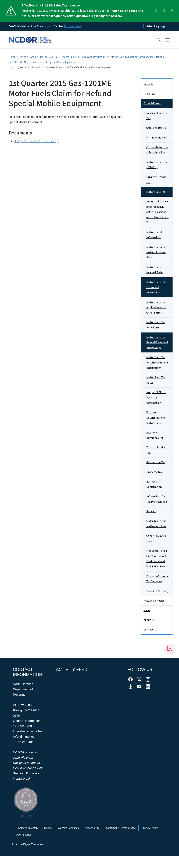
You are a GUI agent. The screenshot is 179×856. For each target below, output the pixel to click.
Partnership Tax (155, 462)
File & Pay (149, 94)
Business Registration (154, 484)
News (147, 610)
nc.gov (48, 827)
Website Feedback (68, 827)
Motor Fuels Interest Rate (154, 269)
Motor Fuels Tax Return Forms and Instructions (157, 362)
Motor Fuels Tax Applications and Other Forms (156, 307)
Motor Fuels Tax (49, 57)
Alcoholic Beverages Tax (154, 435)
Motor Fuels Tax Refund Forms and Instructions (137, 57)
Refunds (148, 84)
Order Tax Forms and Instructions (156, 523)
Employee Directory (27, 827)
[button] (156, 40)
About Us (149, 620)
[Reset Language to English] (143, 26)
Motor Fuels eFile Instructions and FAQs (156, 252)
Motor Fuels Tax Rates (155, 380)
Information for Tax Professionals (156, 499)
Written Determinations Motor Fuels (156, 418)
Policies (151, 511)
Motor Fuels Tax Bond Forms (155, 325)
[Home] (30, 36)
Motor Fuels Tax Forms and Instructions (84, 57)
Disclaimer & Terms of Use (120, 827)
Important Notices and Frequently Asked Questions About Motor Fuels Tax (157, 212)
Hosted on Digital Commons (27, 844)
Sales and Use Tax (156, 128)
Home (12, 57)
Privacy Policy (149, 827)
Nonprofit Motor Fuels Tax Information (156, 397)
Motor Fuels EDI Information (155, 234)
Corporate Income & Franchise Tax (157, 149)
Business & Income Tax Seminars (157, 578)
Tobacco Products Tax (157, 450)
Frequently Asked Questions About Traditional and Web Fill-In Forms (157, 559)
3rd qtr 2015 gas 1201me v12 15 (35, 141)
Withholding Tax (156, 138)
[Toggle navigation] (171, 40)
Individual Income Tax (156, 115)
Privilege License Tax (156, 179)
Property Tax (154, 472)
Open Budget (23, 834)
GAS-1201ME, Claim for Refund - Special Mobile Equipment (45, 62)
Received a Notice (154, 601)
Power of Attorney (157, 591)
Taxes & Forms (28, 57)
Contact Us (150, 630)
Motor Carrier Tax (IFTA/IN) (156, 164)
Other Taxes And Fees (156, 538)
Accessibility (92, 827)
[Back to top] (170, 649)
